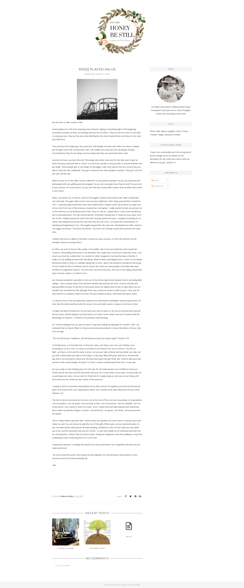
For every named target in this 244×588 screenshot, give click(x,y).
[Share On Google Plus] (140, 496)
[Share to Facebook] (126, 496)
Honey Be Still (115, 585)
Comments (158, 186)
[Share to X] (130, 496)
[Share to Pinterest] (135, 496)
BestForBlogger (135, 585)
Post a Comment (62, 565)
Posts (156, 180)
